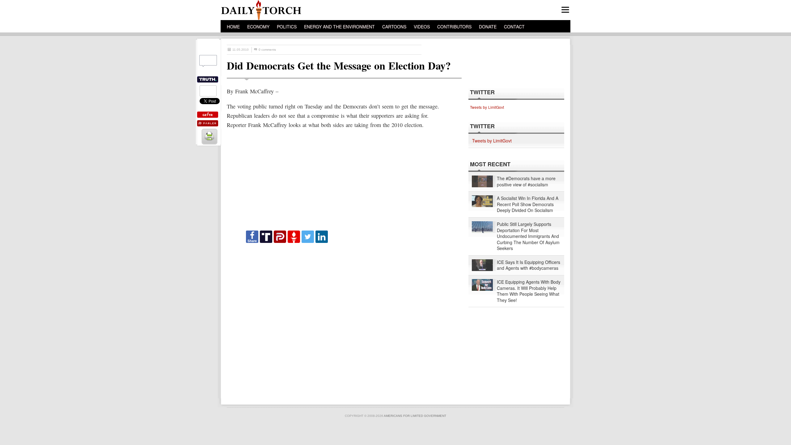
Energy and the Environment (339, 26)
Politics (287, 26)
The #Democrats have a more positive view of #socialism (526, 182)
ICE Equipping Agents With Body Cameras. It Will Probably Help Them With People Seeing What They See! (528, 291)
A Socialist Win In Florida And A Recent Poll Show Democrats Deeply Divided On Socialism (527, 204)
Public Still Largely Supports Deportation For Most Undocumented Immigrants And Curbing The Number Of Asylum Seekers (528, 236)
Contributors (454, 26)
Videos (422, 26)
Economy (258, 26)
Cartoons (394, 26)
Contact (514, 26)
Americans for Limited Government (415, 415)
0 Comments (267, 49)
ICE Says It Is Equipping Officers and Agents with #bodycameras (528, 265)
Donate (488, 26)
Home (233, 26)
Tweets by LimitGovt (487, 107)
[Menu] (565, 10)
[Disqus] (338, 321)
